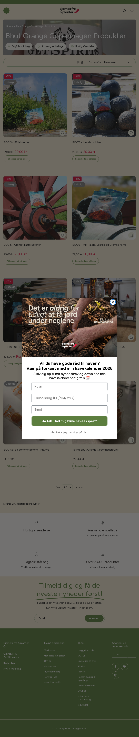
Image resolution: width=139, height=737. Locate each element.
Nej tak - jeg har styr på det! (69, 432)
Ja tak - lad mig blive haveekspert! (69, 421)
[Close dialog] (113, 302)
